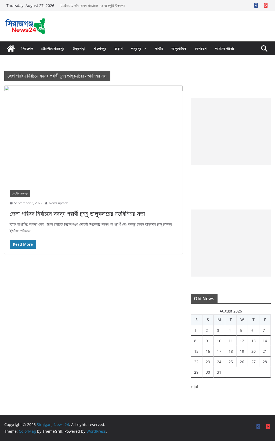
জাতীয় (159, 48)
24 (219, 361)
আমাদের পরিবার (224, 48)
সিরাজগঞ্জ (27, 48)
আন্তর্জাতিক (178, 48)
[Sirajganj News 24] (10, 48)
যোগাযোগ (201, 48)
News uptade (58, 203)
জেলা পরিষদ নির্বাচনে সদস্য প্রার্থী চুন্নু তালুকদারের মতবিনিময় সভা (77, 213)
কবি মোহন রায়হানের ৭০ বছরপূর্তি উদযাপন (99, 5)
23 (208, 361)
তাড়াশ (118, 48)
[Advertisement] (231, 131)
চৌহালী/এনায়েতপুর (52, 48)
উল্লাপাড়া (79, 48)
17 (219, 351)
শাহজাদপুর (100, 48)
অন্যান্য (136, 48)
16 (208, 351)
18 (231, 351)
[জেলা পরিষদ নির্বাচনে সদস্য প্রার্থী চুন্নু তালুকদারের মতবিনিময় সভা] (93, 135)
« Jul (194, 386)
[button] (144, 48)
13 (253, 340)
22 (196, 361)
